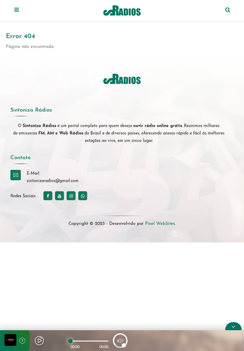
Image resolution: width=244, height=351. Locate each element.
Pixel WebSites (160, 224)
